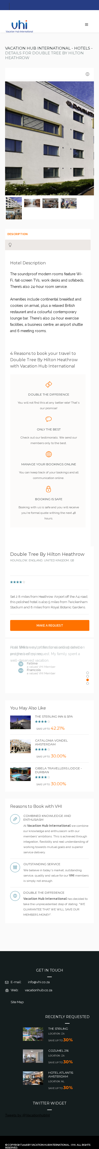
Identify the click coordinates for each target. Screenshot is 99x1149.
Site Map (17, 1002)
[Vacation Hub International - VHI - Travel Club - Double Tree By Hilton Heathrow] (14, 203)
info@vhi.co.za (39, 982)
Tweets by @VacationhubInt (27, 1115)
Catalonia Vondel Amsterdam (51, 742)
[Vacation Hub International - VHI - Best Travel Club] (19, 32)
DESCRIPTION (17, 234)
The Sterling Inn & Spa (54, 716)
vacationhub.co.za (38, 990)
